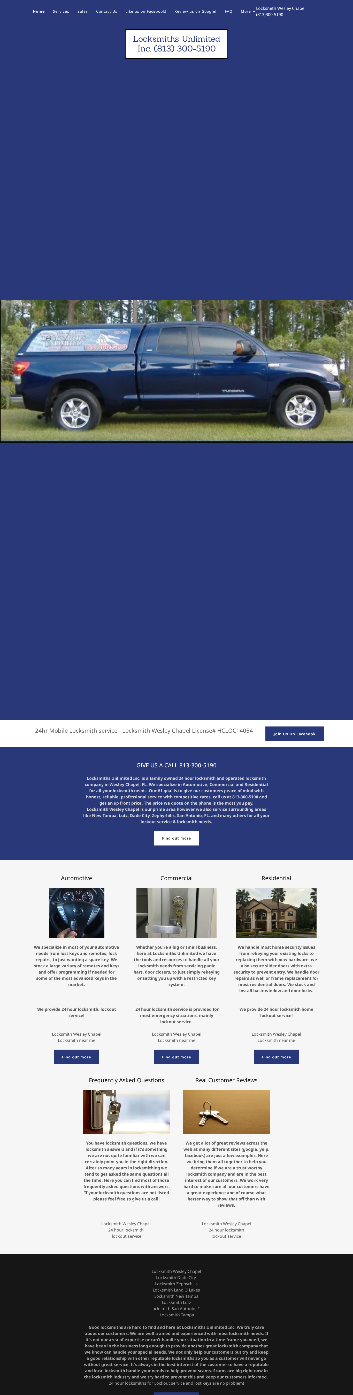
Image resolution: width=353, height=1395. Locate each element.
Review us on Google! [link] (195, 11)
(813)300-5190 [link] (269, 14)
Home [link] (39, 11)
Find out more (176, 838)
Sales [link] (83, 11)
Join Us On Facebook (295, 733)
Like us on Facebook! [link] (146, 11)
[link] (176, 50)
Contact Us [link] (106, 11)
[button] (248, 11)
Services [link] (61, 11)
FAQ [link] (229, 11)
